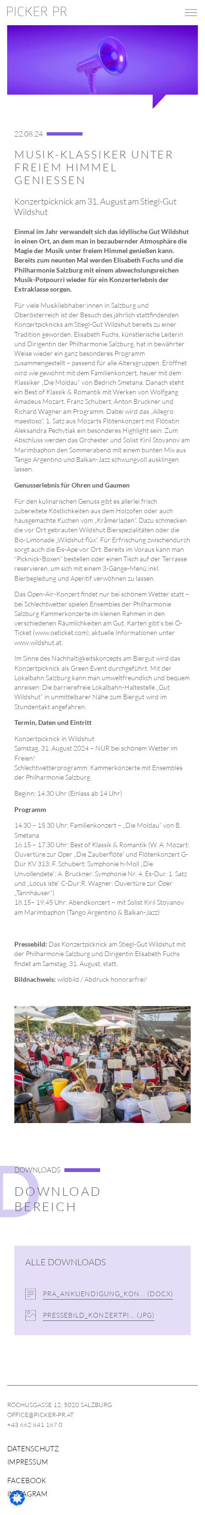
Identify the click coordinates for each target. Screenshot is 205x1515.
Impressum (27, 1461)
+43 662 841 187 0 (34, 1424)
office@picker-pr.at (40, 1414)
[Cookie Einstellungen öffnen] (17, 1503)
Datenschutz (33, 1448)
